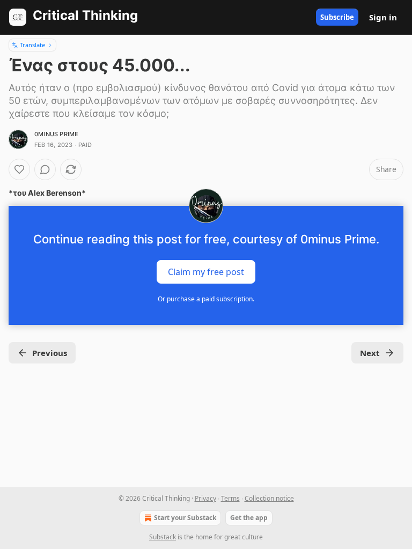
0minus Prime (56, 134)
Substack (162, 536)
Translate (32, 45)
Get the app (249, 517)
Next (370, 352)
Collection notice (269, 498)
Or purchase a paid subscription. (206, 298)
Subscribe (337, 17)
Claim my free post (206, 272)
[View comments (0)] (45, 169)
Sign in (383, 17)
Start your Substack (185, 517)
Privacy (205, 498)
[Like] (19, 169)
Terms (230, 498)
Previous (49, 352)
